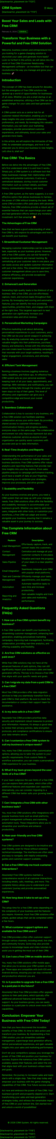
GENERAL (23, 32)
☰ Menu (48, 8)
